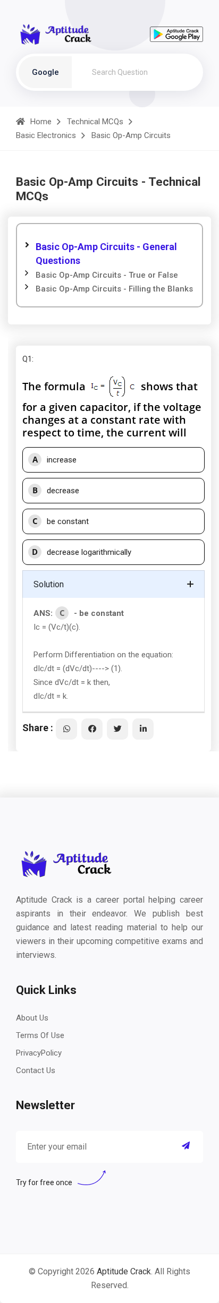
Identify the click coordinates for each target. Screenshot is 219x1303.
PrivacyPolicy (39, 1053)
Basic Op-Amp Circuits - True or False (107, 275)
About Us (32, 1018)
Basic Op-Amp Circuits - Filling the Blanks (114, 289)
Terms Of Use (40, 1035)
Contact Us (35, 1070)
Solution (48, 584)
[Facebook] (92, 729)
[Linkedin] (143, 729)
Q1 (27, 359)
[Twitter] (117, 729)
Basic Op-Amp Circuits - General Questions (106, 253)
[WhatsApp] (66, 729)
